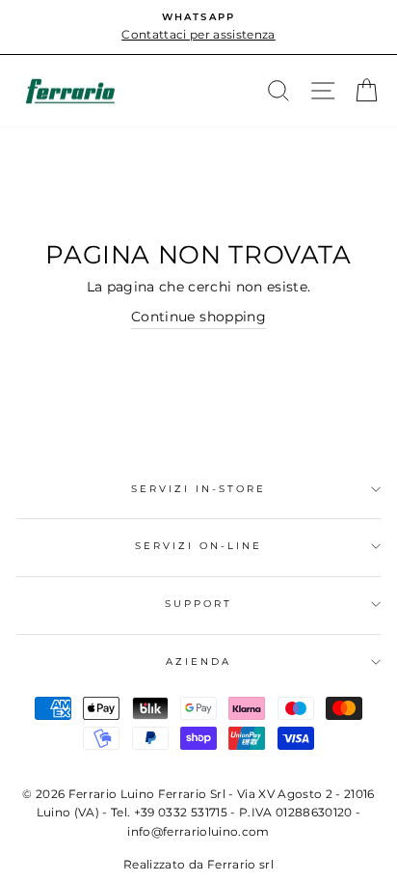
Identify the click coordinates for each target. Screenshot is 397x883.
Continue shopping (198, 316)
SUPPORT (198, 603)
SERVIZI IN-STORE (199, 489)
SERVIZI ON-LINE (199, 545)
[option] (198, 27)
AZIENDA (198, 661)
